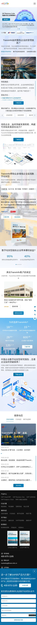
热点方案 (26, 506)
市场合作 (13, 527)
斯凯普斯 (3, 520)
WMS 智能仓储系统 (21, 499)
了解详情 (27, 347)
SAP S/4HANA (31, 497)
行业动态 (12, 513)
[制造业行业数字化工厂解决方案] (18, 232)
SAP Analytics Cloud (7, 499)
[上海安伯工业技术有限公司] (18, 289)
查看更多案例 (18, 313)
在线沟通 (25, 585)
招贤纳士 (21, 527)
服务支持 (11, 520)
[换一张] (32, 615)
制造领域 (3, 506)
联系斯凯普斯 (5, 527)
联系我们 (4, 524)
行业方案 (4, 503)
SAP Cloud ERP (6, 497)
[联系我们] (34, 306)
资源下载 (28, 513)
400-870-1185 (10, 585)
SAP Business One (18, 497)
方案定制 (18, 103)
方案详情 (6, 217)
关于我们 (4, 517)
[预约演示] (34, 318)
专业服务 (11, 506)
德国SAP (28, 520)
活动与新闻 (4, 513)
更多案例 (17, 217)
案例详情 (15, 306)
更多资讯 (18, 485)
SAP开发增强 (20, 520)
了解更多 (18, 139)
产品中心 (4, 494)
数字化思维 (20, 513)
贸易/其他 (19, 506)
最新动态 (4, 510)
